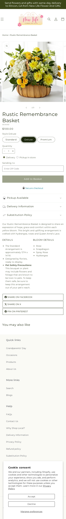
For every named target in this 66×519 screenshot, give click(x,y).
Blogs (9, 395)
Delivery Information (17, 435)
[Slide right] (39, 107)
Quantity (7, 146)
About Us (11, 369)
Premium (46, 139)
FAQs (9, 414)
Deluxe (28, 139)
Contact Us (12, 421)
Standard (11, 139)
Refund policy (13, 449)
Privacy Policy (13, 441)
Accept (31, 496)
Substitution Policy (16, 455)
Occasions (11, 355)
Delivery (11, 157)
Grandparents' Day (16, 348)
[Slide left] (26, 107)
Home (5, 35)
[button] (49, 19)
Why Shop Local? (15, 428)
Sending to (13, 163)
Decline (31, 504)
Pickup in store (27, 157)
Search (10, 388)
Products (11, 362)
